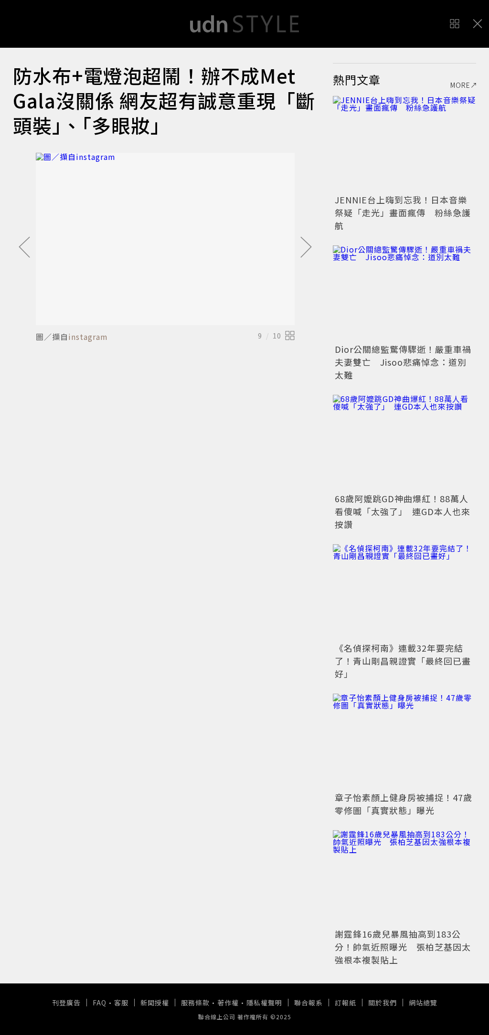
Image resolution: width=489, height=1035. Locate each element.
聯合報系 (308, 1002)
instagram (88, 336)
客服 (121, 1002)
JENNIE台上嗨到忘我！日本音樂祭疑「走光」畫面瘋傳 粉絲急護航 (403, 212)
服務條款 (195, 1002)
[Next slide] (306, 247)
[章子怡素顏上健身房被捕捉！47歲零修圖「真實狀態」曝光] (404, 741)
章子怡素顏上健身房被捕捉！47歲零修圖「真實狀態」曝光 (403, 803)
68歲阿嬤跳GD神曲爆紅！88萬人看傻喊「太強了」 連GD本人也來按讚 (402, 511)
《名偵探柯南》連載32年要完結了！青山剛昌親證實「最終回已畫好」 (403, 661)
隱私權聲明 (264, 1002)
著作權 (228, 1002)
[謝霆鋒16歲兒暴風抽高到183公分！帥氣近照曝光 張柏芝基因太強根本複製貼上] (404, 878)
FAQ (99, 1002)
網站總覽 (423, 1002)
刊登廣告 (66, 1002)
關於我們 (382, 1002)
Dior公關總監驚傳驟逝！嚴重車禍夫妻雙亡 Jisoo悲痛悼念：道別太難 (403, 362)
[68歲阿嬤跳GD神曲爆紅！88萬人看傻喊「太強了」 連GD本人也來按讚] (404, 442)
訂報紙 (345, 1002)
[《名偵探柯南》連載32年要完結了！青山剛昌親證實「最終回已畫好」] (404, 592)
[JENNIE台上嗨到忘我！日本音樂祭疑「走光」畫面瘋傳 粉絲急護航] (404, 143)
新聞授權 (154, 1002)
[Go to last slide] (24, 247)
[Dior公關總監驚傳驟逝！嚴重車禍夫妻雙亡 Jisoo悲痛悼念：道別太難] (404, 293)
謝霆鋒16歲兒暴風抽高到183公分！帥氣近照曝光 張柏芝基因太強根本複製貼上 (403, 947)
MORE (460, 85)
